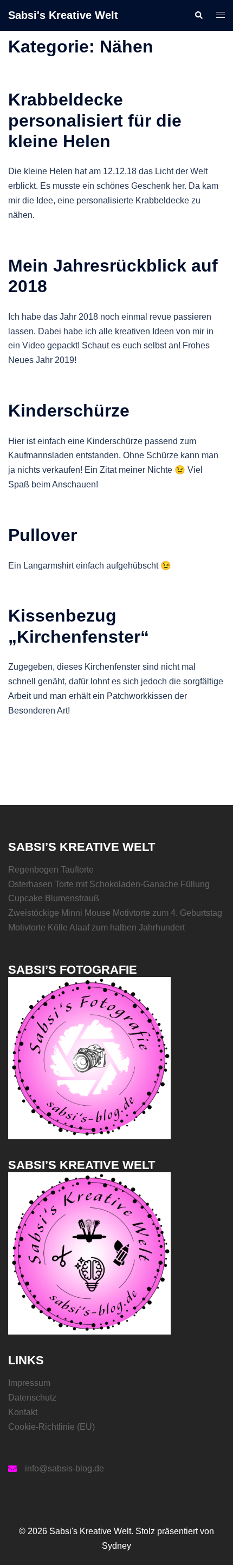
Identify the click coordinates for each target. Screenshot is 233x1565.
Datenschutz (32, 1397)
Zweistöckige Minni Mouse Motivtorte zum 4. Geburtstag (115, 912)
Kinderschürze (69, 410)
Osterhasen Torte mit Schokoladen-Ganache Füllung (109, 884)
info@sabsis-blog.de (64, 1468)
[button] (198, 15)
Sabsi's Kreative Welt (63, 15)
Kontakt (22, 1412)
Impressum (29, 1383)
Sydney (116, 1545)
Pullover (42, 535)
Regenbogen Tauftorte (51, 869)
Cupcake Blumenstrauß (53, 898)
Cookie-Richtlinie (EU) (51, 1426)
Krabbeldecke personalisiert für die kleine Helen (95, 120)
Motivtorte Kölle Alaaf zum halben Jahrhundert (96, 927)
